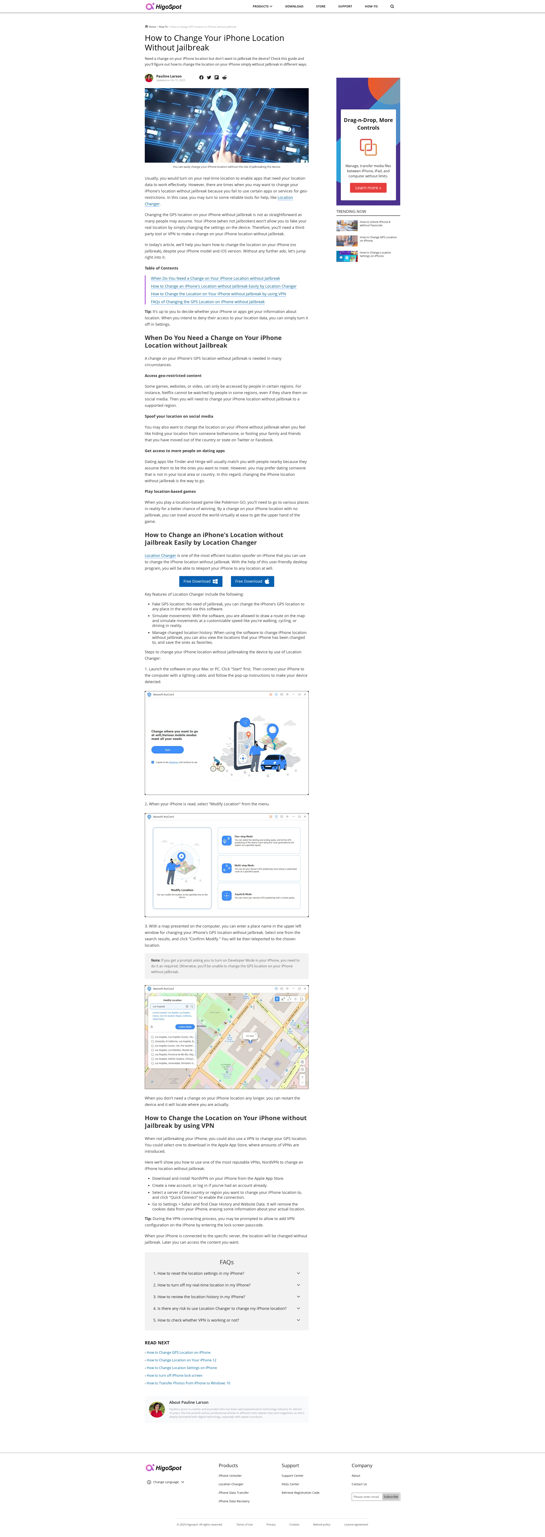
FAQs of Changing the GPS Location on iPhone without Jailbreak (208, 301)
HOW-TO (371, 6)
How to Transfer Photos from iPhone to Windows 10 (188, 1383)
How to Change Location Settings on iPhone (182, 1367)
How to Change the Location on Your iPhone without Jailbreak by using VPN (218, 293)
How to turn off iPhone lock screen (174, 1375)
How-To (163, 27)
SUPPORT (345, 6)
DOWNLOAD (294, 6)
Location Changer (160, 555)
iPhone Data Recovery (234, 1501)
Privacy (271, 1524)
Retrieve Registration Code (301, 1493)
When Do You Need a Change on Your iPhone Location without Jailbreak (215, 278)
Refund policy (321, 1524)
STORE (321, 6)
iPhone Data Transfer (234, 1493)
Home (152, 27)
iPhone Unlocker (230, 1476)
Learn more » (368, 188)
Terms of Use (244, 1524)
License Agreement (356, 1524)
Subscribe (391, 1497)
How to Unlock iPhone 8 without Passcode (375, 223)
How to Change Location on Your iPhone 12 (181, 1360)
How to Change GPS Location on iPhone (179, 1352)
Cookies (294, 1524)
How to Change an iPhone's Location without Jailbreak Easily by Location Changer (224, 286)
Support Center (293, 1476)
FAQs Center (290, 1484)
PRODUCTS (261, 6)
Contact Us (359, 1484)
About (356, 1476)
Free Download (197, 581)
